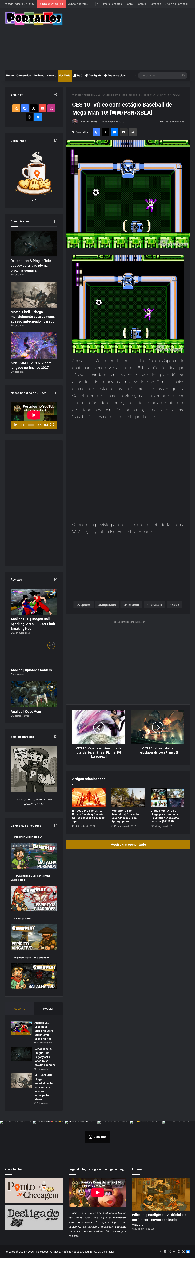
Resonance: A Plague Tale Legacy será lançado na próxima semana (31, 265)
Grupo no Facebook (176, 3)
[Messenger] (114, 132)
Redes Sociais (116, 75)
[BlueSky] (38, 117)
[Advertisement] (132, 38)
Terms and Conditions (88, 1260)
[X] (105, 132)
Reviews (39, 75)
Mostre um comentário (128, 844)
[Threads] (29, 117)
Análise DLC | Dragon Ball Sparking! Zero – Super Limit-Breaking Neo (34, 623)
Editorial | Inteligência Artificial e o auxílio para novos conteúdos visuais (159, 1219)
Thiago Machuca (88, 121)
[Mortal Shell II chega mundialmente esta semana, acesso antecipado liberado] (34, 295)
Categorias (23, 75)
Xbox (175, 605)
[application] (34, 415)
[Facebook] (96, 132)
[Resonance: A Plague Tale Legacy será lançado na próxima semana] (34, 244)
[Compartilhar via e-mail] (124, 132)
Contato (141, 3)
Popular (48, 1008)
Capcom (84, 605)
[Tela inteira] (52, 425)
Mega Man (108, 605)
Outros (51, 75)
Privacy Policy (112, 1260)
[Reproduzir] (16, 425)
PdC (80, 75)
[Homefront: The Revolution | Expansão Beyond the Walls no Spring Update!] (128, 797)
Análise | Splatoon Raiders (31, 670)
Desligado (95, 75)
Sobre (129, 3)
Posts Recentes (112, 3)
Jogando (88, 94)
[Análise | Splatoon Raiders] (34, 653)
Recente (19, 1008)
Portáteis (155, 605)
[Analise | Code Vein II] (34, 694)
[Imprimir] (133, 132)
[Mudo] (46, 425)
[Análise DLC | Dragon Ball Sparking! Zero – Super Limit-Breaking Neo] (34, 602)
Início (77, 94)
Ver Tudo (64, 75)
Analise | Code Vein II (27, 711)
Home (10, 75)
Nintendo (132, 605)
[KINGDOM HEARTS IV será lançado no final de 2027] (34, 345)
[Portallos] (34, 19)
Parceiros (155, 3)
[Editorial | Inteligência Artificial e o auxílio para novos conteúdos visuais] (161, 1194)
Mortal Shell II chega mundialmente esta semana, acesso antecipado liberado (33, 316)
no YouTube (87, 1212)
